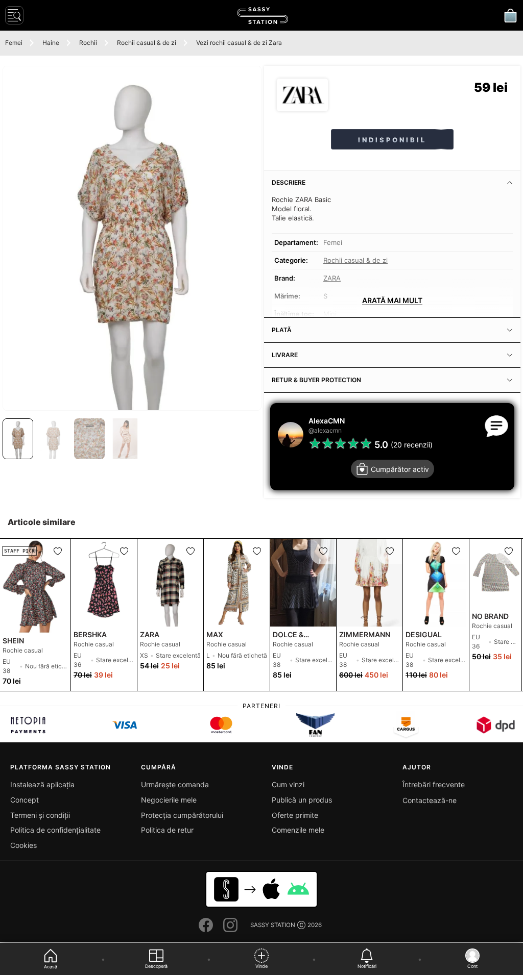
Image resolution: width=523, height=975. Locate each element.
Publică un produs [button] (302, 799)
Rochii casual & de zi (146, 42)
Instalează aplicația (42, 784)
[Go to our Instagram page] (230, 925)
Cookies (23, 845)
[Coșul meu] (510, 15)
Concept (24, 799)
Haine (50, 42)
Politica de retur (167, 830)
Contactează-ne (429, 800)
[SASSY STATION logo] (262, 15)
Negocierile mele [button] (169, 799)
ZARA (332, 278)
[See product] (104, 583)
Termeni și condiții (40, 815)
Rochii (88, 42)
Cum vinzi (288, 784)
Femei (13, 42)
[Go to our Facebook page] (206, 925)
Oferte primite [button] (295, 815)
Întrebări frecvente (433, 784)
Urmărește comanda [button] (175, 784)
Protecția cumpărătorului (182, 815)
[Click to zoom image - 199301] (132, 238)
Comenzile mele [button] (298, 830)
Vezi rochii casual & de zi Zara (239, 42)
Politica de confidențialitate (55, 830)
